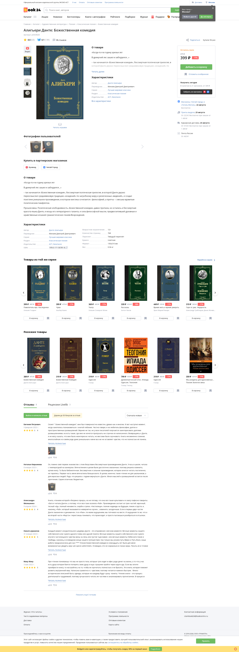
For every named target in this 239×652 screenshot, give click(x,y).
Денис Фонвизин (210, 310)
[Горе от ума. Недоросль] (201, 283)
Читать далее (98, 71)
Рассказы (125, 307)
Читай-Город (52, 167)
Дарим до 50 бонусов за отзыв (67, 415)
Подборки (130, 16)
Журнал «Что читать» (33, 612)
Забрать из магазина (192, 92)
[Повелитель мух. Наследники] (38, 283)
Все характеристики (101, 101)
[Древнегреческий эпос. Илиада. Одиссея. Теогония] (136, 355)
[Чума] (71, 283)
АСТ (109, 97)
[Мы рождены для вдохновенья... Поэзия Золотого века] (201, 355)
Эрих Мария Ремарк (161, 310)
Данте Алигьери (115, 83)
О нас (74, 2)
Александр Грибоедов (194, 310)
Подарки (160, 16)
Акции (45, 16)
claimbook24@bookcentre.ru (196, 616)
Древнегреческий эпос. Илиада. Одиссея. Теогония (135, 381)
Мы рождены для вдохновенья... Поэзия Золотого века (200, 381)
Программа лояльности (114, 2)
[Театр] (103, 283)
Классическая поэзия (117, 93)
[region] (28, 82)
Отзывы (30, 404)
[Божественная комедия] (38, 355)
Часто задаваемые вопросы (36, 616)
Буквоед (32, 167)
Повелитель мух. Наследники (36, 307)
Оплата (82, 2)
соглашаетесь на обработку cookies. (123, 642)
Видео (27, 51)
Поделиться (195, 40)
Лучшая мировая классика (119, 90)
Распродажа (177, 16)
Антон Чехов (126, 310)
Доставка (198, 2)
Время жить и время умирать (166, 307)
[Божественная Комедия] (71, 355)
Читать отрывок (60, 127)
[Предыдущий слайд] (26, 147)
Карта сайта (114, 624)
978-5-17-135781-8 (57, 247)
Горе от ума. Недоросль (196, 307)
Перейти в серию (205, 260)
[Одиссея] (103, 355)
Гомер (91, 383)
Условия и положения (118, 612)
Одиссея (92, 380)
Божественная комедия (34, 380)
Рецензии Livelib (59, 404)
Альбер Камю (61, 310)
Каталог (27, 16)
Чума (58, 307)
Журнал (144, 16)
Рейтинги (115, 16)
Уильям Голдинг (30, 310)
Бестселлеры (73, 16)
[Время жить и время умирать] (168, 283)
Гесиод (129, 385)
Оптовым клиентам (94, 2)
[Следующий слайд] (143, 147)
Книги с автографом (95, 16)
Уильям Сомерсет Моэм (98, 310)
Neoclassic (116, 97)
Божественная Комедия (66, 380)
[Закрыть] (235, 649)
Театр (91, 307)
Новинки (57, 16)
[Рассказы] (136, 283)
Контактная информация (195, 612)
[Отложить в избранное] (48, 318)
